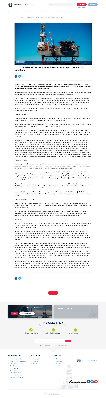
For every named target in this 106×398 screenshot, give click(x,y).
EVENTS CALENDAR (91, 11)
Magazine (35, 361)
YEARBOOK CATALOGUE (44, 11)
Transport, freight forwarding (18, 361)
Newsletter (36, 363)
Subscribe (82, 4)
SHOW (14, 313)
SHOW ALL (69, 308)
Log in (81, 7)
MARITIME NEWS (12, 11)
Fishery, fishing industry (16, 377)
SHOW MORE (53, 293)
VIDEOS (77, 11)
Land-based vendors (15, 372)
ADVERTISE (93, 4)
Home (16, 17)
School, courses (14, 368)
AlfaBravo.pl (56, 394)
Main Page (58, 358)
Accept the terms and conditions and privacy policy (54, 345)
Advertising (59, 361)
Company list (36, 358)
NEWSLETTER (28, 11)
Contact (58, 365)
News (22, 17)
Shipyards (20, 61)
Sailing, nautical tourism (16, 363)
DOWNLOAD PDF (28, 313)
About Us (58, 363)
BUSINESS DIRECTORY (63, 11)
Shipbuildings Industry (16, 358)
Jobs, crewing (13, 370)
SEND (68, 341)
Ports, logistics (14, 365)
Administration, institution (17, 375)
